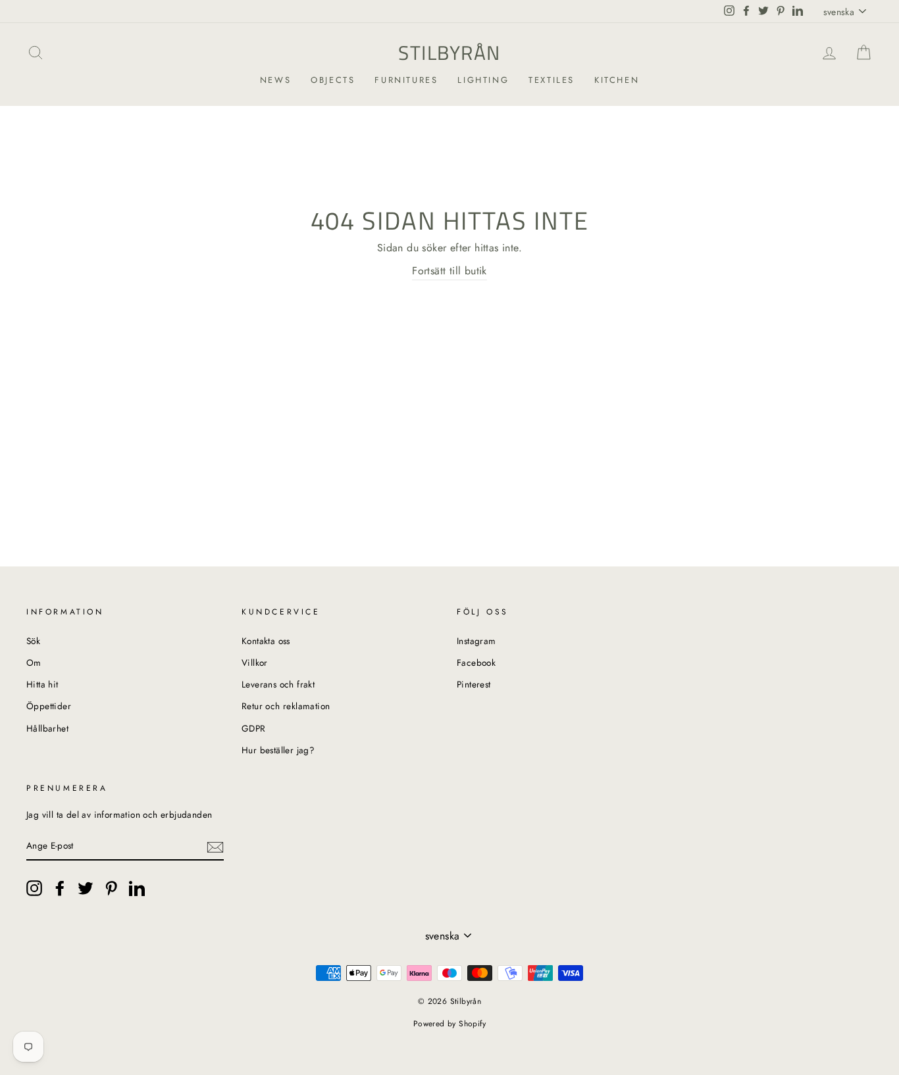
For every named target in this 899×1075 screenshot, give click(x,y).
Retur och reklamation (286, 705)
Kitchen (616, 80)
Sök (33, 640)
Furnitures (406, 80)
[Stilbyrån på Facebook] (60, 888)
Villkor (255, 662)
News (275, 80)
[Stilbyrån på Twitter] (85, 888)
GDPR (254, 728)
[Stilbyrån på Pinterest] (111, 888)
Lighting (483, 80)
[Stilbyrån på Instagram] (34, 888)
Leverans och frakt (278, 684)
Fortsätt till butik (449, 270)
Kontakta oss (266, 640)
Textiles (551, 80)
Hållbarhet (47, 728)
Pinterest (474, 684)
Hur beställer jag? (278, 750)
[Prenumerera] (215, 846)
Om (33, 662)
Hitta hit (42, 684)
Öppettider (48, 705)
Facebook (476, 662)
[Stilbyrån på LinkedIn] (137, 888)
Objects (333, 80)
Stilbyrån (449, 53)
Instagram (476, 640)
